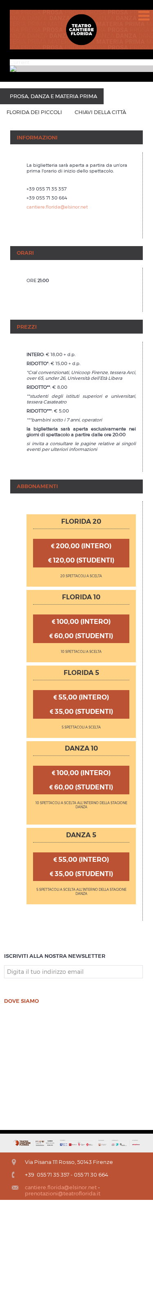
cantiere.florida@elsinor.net (57, 207)
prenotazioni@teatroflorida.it (62, 1193)
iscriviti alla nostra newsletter (54, 956)
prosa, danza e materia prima (53, 96)
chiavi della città (100, 112)
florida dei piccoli (34, 112)
